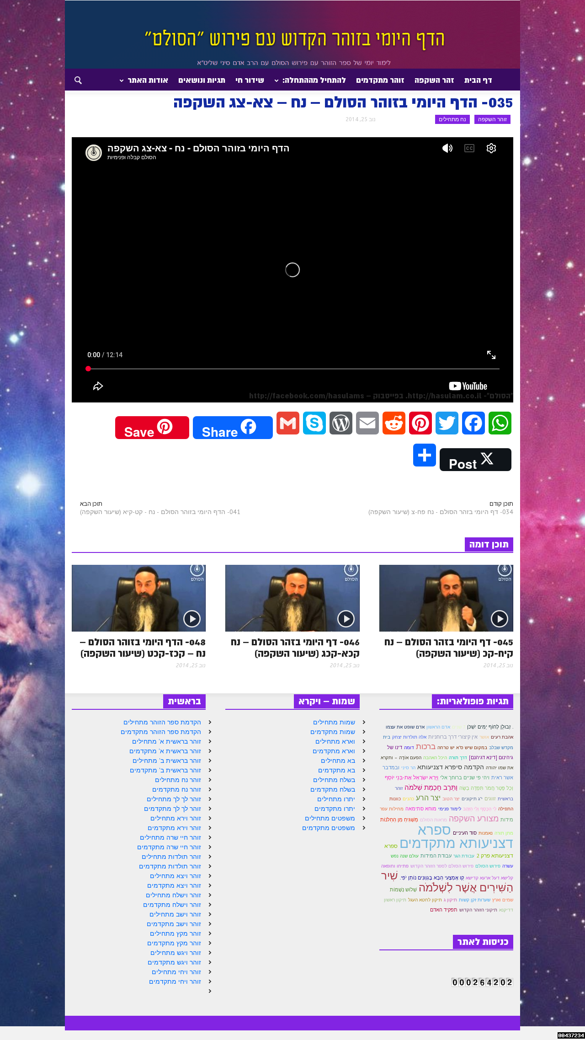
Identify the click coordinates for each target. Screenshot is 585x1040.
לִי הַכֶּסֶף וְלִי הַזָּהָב (479, 809)
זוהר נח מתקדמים (176, 789)
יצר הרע (428, 797)
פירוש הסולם (487, 866)
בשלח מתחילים (334, 780)
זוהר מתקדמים (380, 80)
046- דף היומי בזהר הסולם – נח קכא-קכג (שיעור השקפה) (295, 648)
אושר (484, 737)
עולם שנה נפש (405, 856)
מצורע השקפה (474, 818)
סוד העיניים (465, 833)
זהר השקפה (434, 80)
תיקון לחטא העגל (425, 900)
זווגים (490, 798)
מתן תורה (504, 833)
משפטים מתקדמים (328, 828)
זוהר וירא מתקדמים (174, 828)
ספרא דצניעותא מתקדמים (456, 836)
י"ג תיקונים (472, 799)
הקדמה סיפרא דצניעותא (450, 767)
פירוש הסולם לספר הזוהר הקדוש (441, 866)
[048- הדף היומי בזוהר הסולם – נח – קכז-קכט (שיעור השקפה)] (139, 597)
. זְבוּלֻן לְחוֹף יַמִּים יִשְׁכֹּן (490, 727)
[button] (70, 80)
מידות (506, 819)
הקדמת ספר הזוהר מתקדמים (161, 732)
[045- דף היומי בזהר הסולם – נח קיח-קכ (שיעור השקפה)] (446, 597)
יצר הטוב (451, 799)
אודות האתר (150, 83)
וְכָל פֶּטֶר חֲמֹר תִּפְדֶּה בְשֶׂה (486, 788)
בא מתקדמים (336, 770)
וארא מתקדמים (334, 751)
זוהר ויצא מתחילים (175, 876)
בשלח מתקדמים (332, 789)
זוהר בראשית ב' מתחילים (167, 760)
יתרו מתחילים (336, 799)
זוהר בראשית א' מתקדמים (165, 751)
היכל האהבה (435, 758)
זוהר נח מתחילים (178, 780)
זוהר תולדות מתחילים (171, 856)
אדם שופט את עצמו (405, 727)
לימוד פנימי (449, 809)
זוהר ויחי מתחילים (176, 972)
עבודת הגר (463, 856)
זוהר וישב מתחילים (175, 914)
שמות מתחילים (334, 722)
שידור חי (249, 80)
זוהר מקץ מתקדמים (174, 943)
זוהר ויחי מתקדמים (175, 981)
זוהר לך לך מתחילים (174, 799)
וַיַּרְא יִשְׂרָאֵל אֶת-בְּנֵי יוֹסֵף (411, 777)
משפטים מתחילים (330, 818)
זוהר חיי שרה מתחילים (170, 837)
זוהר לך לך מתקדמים (172, 808)
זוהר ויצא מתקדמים (174, 885)
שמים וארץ (502, 900)
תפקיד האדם (443, 909)
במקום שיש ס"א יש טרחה (462, 748)
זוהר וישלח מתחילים (173, 895)
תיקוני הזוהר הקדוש (478, 910)
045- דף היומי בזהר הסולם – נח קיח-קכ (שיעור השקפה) (448, 648)
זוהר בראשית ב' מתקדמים (165, 770)
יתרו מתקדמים (334, 808)
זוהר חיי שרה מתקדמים (169, 847)
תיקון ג (450, 900)
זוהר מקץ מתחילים (175, 933)
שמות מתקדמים (332, 732)
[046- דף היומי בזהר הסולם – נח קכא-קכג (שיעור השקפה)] (292, 597)
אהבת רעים (502, 737)
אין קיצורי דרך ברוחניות (453, 737)
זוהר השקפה (492, 119)
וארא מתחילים (335, 741)
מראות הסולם (433, 820)
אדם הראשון (438, 727)
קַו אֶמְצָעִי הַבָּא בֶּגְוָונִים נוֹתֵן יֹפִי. (432, 877)
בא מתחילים (338, 760)
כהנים (408, 799)
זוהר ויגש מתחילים (175, 953)
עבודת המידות (436, 855)
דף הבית (478, 80)
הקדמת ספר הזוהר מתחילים (162, 722)
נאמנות (486, 833)
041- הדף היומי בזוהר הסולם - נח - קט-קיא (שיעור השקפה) (160, 512)
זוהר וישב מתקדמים (174, 924)
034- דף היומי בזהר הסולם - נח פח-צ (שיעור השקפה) (440, 512)
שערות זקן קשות (474, 900)
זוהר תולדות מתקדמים (170, 866)
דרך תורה (458, 758)
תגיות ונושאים (201, 80)
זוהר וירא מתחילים (175, 818)
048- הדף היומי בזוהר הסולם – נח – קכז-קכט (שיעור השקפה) (143, 648)
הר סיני (408, 768)
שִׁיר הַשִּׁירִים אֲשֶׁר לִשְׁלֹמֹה (447, 881)
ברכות (426, 746)
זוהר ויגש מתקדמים (174, 962)
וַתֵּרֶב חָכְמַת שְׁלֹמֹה (430, 787)
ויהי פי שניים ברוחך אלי (464, 777)
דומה (409, 748)
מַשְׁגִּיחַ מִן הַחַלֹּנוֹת (399, 819)
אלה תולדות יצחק (409, 737)
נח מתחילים (452, 119)
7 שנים (458, 727)
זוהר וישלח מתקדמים (172, 905)
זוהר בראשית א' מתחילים (166, 741)
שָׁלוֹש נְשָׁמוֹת (403, 889)
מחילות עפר (392, 809)
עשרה (507, 866)
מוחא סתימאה (420, 808)
